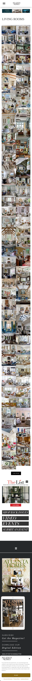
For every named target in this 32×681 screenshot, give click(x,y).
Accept (16, 675)
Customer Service (25, 678)
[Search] (29, 5)
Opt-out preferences (8, 678)
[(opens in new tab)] (16, 575)
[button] (29, 658)
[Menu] (4, 3)
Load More (16, 473)
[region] (16, 11)
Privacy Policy (16, 678)
